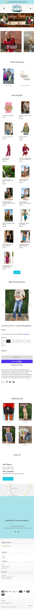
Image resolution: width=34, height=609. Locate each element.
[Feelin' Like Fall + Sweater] (25, 129)
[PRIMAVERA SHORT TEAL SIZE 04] (25, 215)
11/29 (23, 341)
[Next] (32, 20)
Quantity (4, 351)
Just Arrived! (17, 95)
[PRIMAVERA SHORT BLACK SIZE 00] (9, 236)
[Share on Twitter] (10, 382)
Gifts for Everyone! (17, 282)
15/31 (3, 345)
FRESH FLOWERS (17, 2)
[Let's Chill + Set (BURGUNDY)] (9, 150)
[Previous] (2, 20)
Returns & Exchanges (7, 577)
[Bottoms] (8, 411)
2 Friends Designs (12, 607)
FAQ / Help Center (6, 578)
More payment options (17, 365)
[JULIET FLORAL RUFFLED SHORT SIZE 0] (25, 194)
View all (17, 272)
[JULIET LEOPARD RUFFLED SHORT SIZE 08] (9, 194)
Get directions (8, 478)
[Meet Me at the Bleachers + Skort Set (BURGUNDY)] (25, 150)
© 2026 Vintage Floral (6, 603)
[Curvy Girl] (8, 434)
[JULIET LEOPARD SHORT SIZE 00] (9, 215)
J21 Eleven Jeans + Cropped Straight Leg (16, 326)
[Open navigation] (4, 8)
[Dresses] (25, 411)
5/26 (8, 341)
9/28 (18, 341)
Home (3, 556)
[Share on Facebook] (6, 382)
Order (9, 2)
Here (24, 2)
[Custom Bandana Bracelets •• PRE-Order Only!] (9, 171)
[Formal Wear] (8, 75)
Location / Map (5, 566)
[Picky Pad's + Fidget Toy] (9, 107)
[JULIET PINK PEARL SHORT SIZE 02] (25, 171)
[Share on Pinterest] (13, 382)
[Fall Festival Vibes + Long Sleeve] (25, 107)
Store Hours (5, 568)
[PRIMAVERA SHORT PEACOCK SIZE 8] (25, 236)
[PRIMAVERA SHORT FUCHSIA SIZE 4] (9, 258)
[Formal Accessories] (25, 75)
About (3, 564)
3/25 (3, 341)
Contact (4, 557)
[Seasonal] (25, 434)
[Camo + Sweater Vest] (9, 129)
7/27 (13, 341)
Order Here (6, 546)
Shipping (4, 575)
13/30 (28, 341)
